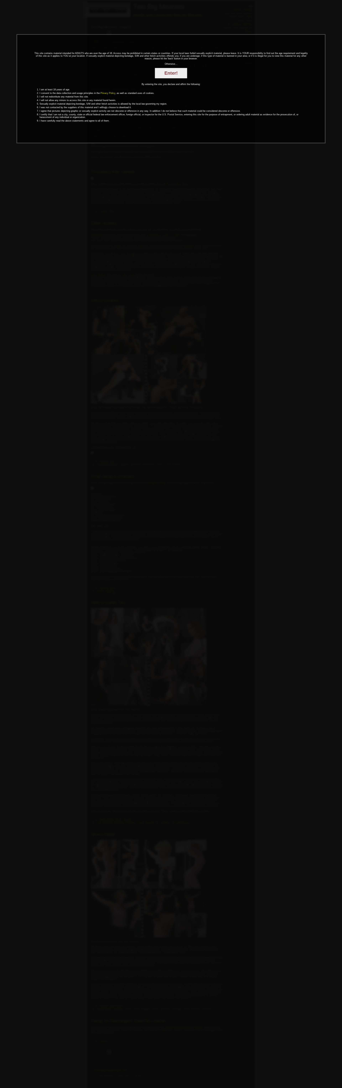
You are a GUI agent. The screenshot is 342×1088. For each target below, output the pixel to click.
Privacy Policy (107, 93)
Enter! (171, 73)
